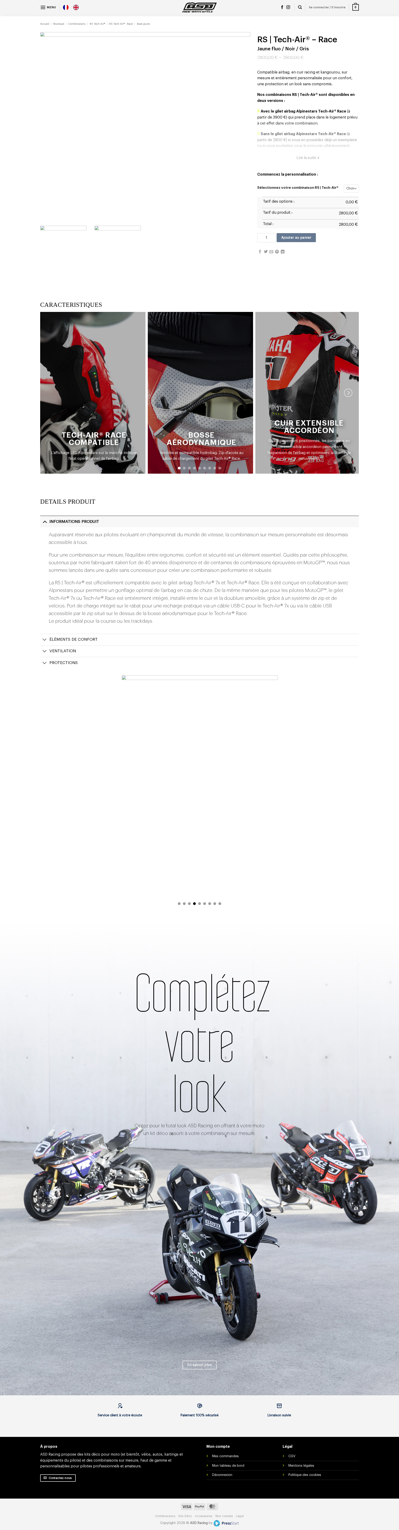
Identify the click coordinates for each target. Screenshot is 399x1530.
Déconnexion (222, 1475)
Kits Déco (185, 1516)
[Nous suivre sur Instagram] (288, 7)
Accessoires (203, 1516)
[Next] (348, 393)
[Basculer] (44, 522)
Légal (240, 1516)
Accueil (44, 24)
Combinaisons (76, 24)
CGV (291, 1456)
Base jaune (143, 24)
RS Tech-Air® (97, 24)
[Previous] (130, 792)
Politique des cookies (304, 1475)
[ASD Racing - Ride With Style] (199, 7)
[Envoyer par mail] (271, 252)
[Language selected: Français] (73, 7)
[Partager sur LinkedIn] (282, 252)
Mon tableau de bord (228, 1465)
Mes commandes (225, 1456)
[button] (48, 7)
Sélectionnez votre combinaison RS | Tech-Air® (298, 187)
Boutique (58, 24)
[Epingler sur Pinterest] (277, 252)
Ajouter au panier (296, 237)
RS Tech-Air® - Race (121, 24)
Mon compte (224, 1516)
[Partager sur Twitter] (266, 252)
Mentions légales (301, 1465)
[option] (77, 7)
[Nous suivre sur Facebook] (282, 7)
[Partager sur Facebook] (260, 252)
